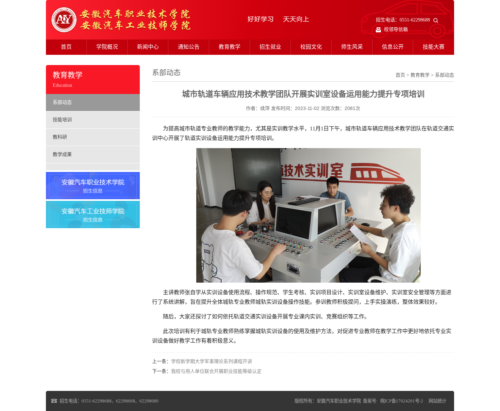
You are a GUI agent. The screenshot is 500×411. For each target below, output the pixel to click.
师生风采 (352, 47)
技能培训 (62, 119)
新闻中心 (148, 47)
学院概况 (107, 47)
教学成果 (62, 154)
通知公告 (189, 47)
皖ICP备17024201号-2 (401, 401)
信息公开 (393, 47)
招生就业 (270, 47)
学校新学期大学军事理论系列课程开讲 (211, 361)
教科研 (60, 137)
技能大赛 (434, 47)
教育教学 (229, 47)
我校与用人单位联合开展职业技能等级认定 (216, 371)
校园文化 (311, 47)
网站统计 (437, 401)
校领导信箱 (395, 29)
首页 (66, 47)
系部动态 (62, 102)
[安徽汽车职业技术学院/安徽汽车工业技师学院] (120, 19)
